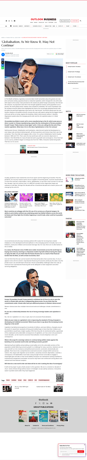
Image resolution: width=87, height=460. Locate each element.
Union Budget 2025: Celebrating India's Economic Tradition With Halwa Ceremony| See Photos (81, 251)
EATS (46, 22)
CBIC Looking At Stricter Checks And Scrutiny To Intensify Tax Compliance (80, 201)
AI (56, 26)
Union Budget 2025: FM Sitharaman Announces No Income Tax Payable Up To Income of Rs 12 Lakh (80, 239)
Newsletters (48, 26)
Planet (68, 26)
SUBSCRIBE (75, 21)
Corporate (26, 26)
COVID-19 (30, 380)
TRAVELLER (41, 22)
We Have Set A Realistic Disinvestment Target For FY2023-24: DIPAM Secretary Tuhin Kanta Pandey (80, 208)
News (54, 26)
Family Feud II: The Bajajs (74, 72)
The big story (9, 37)
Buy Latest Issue (65, 21)
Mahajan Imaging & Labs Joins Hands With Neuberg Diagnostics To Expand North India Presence (11, 205)
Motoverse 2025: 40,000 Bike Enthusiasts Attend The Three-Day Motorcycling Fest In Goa (81, 225)
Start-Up (60, 26)
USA (36, 380)
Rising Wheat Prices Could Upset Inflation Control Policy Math (80, 187)
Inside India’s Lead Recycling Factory (81, 144)
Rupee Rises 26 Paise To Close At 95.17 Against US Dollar (56, 204)
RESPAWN (51, 22)
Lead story (17, 37)
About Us (27, 425)
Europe (19, 380)
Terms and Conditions (48, 425)
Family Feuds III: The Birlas (74, 66)
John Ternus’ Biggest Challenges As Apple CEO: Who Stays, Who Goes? (41, 204)
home (2, 37)
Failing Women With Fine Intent (79, 179)
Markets (21, 26)
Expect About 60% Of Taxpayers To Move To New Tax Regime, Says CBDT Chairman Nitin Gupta (80, 194)
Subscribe (81, 451)
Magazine (15, 26)
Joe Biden (14, 380)
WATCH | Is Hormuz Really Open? (81, 115)
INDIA (31, 22)
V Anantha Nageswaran (44, 380)
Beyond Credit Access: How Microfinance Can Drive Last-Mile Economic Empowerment (26, 205)
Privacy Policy (60, 425)
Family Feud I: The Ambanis (74, 77)
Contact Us (36, 425)
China (25, 380)
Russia (8, 380)
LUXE (55, 22)
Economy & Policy (37, 26)
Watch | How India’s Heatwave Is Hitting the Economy (81, 136)
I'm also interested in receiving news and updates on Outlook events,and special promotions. (73, 454)
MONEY (35, 22)
